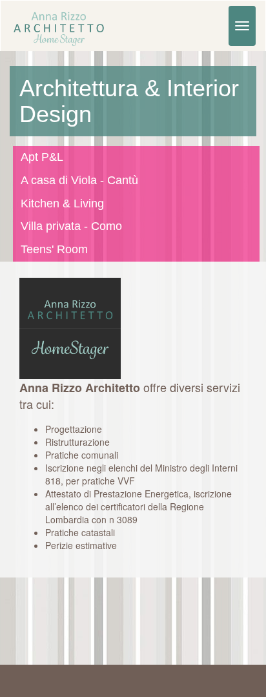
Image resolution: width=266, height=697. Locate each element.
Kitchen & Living (62, 203)
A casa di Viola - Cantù (79, 180)
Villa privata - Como (71, 226)
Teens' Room (54, 249)
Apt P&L (42, 157)
